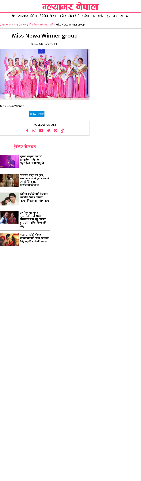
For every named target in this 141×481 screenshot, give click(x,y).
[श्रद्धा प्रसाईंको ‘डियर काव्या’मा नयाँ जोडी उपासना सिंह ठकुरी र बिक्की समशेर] (9, 239)
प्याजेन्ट (62, 16)
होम (14, 16)
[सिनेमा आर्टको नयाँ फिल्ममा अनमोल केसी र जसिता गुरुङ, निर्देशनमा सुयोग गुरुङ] (9, 199)
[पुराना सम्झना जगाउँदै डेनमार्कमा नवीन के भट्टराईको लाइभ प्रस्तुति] (9, 161)
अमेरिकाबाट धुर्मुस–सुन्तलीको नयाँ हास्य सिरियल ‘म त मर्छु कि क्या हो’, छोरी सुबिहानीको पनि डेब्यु (33, 219)
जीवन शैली (73, 16)
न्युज (108, 16)
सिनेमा (33, 16)
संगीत (101, 16)
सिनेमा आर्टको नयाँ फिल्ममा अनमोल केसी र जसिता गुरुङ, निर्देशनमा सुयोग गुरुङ (35, 197)
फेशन (53, 16)
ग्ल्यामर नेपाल (52, 44)
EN (121, 16)
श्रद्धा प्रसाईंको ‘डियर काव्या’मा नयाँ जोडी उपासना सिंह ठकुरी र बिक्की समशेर (34, 238)
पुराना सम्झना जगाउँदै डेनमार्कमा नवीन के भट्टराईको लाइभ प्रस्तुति (32, 160)
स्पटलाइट (23, 16)
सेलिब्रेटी (44, 16)
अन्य (115, 16)
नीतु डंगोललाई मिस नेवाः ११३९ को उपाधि (33, 24)
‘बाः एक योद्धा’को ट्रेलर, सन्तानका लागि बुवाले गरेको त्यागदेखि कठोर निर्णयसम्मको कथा (34, 180)
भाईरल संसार (88, 16)
